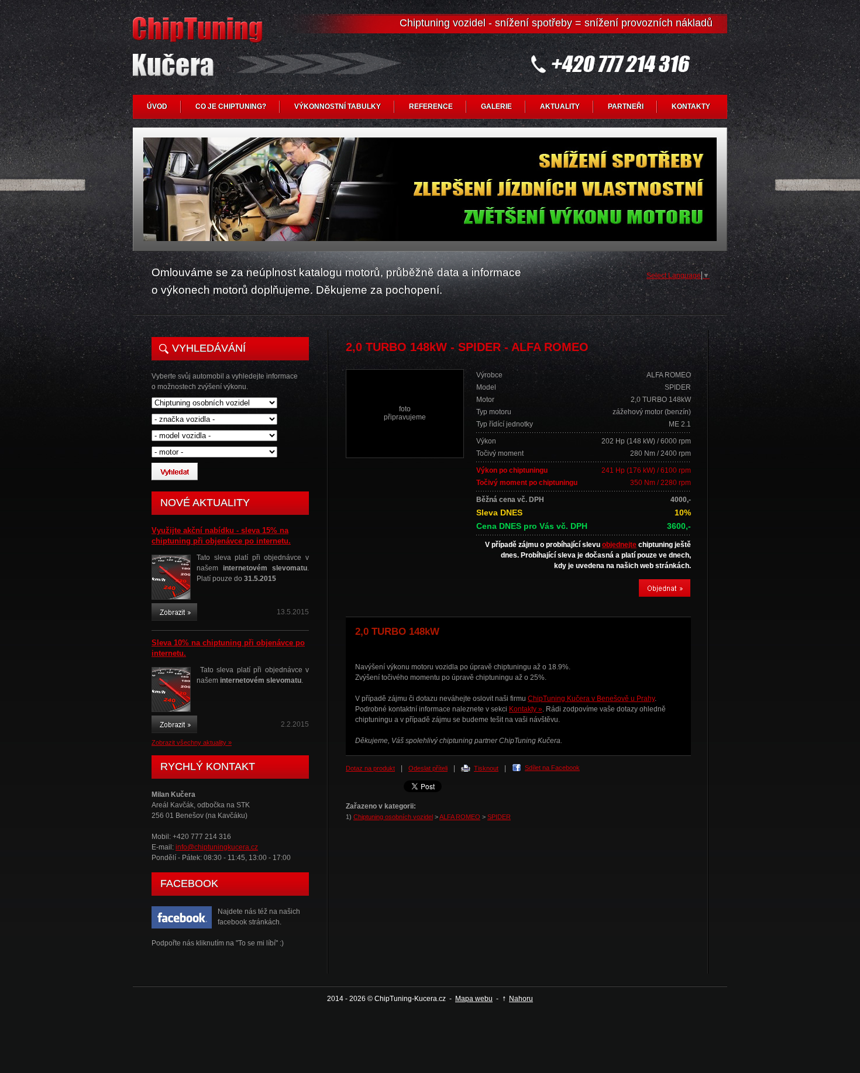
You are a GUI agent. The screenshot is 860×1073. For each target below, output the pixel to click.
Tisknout (486, 768)
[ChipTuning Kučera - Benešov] (200, 56)
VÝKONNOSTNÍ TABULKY (337, 106)
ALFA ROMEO (459, 816)
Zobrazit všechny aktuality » (192, 742)
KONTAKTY (691, 106)
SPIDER (499, 816)
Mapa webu (474, 999)
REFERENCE (431, 106)
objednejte (619, 545)
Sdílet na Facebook (552, 767)
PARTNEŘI (626, 106)
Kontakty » (525, 709)
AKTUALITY (560, 106)
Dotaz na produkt (370, 768)
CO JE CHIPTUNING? (230, 106)
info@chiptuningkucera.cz (217, 847)
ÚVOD (157, 106)
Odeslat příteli (428, 768)
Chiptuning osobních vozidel (393, 816)
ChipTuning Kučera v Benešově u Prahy (591, 698)
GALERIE (496, 106)
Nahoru (521, 999)
